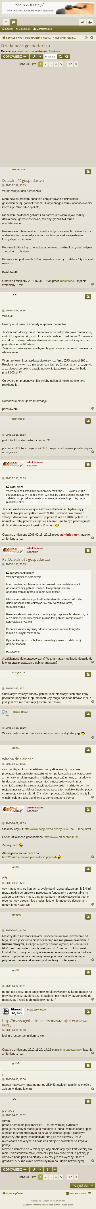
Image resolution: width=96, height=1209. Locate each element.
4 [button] (56, 64)
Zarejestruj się (44, 29)
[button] (34, 64)
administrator (40, 51)
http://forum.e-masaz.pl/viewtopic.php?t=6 (29, 857)
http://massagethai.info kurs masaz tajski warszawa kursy (45, 1022)
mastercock (18, 169)
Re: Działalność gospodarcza (26, 559)
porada (8, 1110)
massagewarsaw (36, 1009)
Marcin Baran (20, 712)
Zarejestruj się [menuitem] (90, 23)
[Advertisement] (48, 118)
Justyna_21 (18, 672)
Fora (14, 23)
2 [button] (45, 64)
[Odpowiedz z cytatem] (88, 171)
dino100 (16, 914)
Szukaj (9, 29)
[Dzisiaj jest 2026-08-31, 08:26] (86, 37)
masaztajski (23, 51)
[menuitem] (92, 37)
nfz (4, 878)
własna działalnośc (17, 759)
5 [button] (61, 64)
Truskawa (54, 51)
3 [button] (51, 64)
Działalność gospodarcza (25, 46)
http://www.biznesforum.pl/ (61, 837)
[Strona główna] (48, 8)
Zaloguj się (25, 29)
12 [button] (70, 64)
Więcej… (6, 23)
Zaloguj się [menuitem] (83, 23)
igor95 (15, 748)
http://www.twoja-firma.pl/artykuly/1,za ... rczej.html (58, 829)
